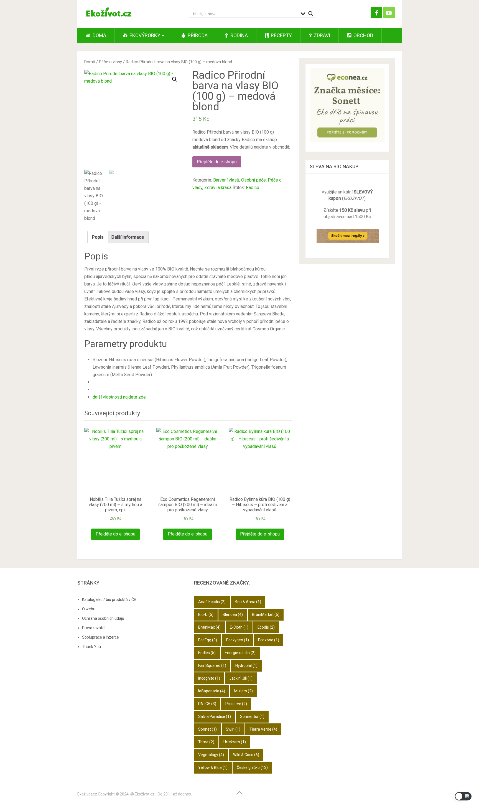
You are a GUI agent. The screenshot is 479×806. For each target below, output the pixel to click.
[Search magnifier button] (311, 13)
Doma (98, 35)
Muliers (243, 691)
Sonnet (207, 729)
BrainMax (209, 627)
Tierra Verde (263, 729)
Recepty (281, 35)
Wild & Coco (246, 755)
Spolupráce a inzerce (100, 637)
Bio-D (205, 614)
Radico (252, 187)
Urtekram (234, 742)
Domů (89, 61)
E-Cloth (239, 627)
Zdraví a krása (217, 187)
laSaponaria (211, 691)
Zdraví (321, 35)
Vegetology (211, 755)
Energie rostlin (240, 653)
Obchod (362, 35)
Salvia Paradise (214, 716)
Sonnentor (252, 716)
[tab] (97, 237)
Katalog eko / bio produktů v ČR (109, 599)
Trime (206, 742)
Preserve (236, 704)
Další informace (127, 237)
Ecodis (266, 627)
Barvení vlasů (226, 180)
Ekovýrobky (144, 35)
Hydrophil (246, 665)
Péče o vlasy (110, 61)
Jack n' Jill (241, 678)
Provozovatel (93, 628)
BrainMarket (265, 614)
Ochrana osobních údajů (103, 618)
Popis (98, 237)
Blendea (233, 614)
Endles (207, 653)
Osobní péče (253, 180)
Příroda (197, 35)
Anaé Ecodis (212, 602)
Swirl (233, 729)
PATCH (207, 704)
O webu (88, 609)
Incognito (209, 678)
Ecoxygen (237, 640)
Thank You (91, 646)
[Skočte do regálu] (348, 245)
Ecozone (268, 640)
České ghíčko (252, 767)
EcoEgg (207, 640)
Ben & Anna (248, 602)
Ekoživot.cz (87, 794)
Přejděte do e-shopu (217, 161)
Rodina (238, 35)
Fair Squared (212, 665)
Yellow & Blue (213, 767)
